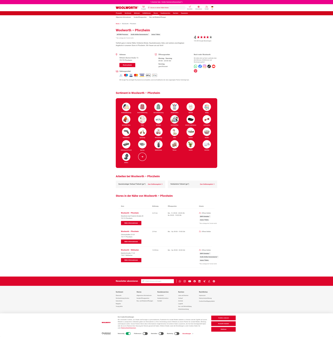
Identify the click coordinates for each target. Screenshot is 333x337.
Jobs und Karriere (183, 295)
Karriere (175, 13)
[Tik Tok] (209, 281)
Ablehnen (223, 329)
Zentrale (180, 301)
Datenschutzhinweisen (128, 328)
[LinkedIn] (199, 281)
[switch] (145, 333)
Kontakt (207, 9)
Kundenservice (165, 13)
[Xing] (204, 281)
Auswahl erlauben (223, 323)
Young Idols (119, 306)
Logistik (180, 303)
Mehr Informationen (131, 223)
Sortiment (128, 13)
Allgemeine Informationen (123, 17)
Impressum (202, 295)
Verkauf (180, 298)
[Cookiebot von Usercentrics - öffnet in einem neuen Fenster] (106, 333)
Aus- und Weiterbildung (184, 306)
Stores (155, 13)
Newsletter (190, 9)
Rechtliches (203, 292)
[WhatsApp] (180, 281)
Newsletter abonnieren (127, 281)
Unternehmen (198, 9)
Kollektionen (147, 13)
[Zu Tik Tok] (209, 66)
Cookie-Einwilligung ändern (207, 301)
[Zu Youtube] (213, 66)
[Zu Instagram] (204, 66)
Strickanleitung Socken (122, 298)
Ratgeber (118, 303)
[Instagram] (185, 281)
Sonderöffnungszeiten (140, 17)
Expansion (184, 13)
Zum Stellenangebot (154, 184)
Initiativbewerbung (183, 309)
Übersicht (118, 295)
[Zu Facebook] (200, 66)
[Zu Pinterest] (195, 71)
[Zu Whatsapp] (195, 66)
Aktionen (137, 13)
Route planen (127, 65)
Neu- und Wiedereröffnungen (157, 17)
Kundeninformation (162, 298)
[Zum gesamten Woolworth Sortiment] (142, 157)
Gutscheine (119, 301)
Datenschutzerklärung (205, 298)
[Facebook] (195, 281)
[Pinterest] (214, 281)
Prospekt (143, 9)
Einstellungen (187, 333)
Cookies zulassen (223, 318)
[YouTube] (189, 281)
